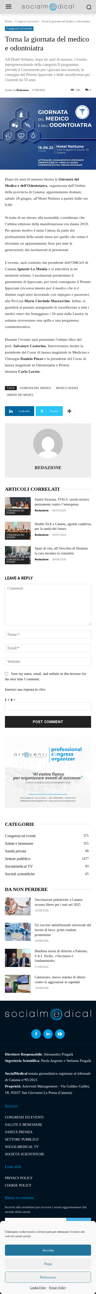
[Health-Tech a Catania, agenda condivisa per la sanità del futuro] (18, 531)
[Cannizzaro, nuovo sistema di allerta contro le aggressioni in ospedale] (18, 984)
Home (8, 21)
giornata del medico (35, 388)
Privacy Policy (57, 1287)
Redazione (22, 90)
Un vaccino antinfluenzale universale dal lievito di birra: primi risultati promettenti (63, 930)
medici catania (67, 388)
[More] (69, 411)
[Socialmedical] (48, 6)
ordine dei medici (20, 394)
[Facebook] (36, 1034)
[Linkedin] (48, 1034)
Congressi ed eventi (26, 21)
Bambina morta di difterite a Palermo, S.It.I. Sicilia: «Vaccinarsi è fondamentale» (61, 956)
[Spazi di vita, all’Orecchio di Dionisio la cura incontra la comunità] (18, 555)
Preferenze (48, 1277)
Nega (48, 1264)
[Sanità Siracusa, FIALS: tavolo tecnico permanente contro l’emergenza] (18, 506)
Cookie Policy (38, 1287)
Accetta (48, 1250)
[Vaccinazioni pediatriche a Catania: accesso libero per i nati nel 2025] (18, 906)
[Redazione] (48, 443)
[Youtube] (59, 1034)
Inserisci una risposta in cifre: (25, 689)
